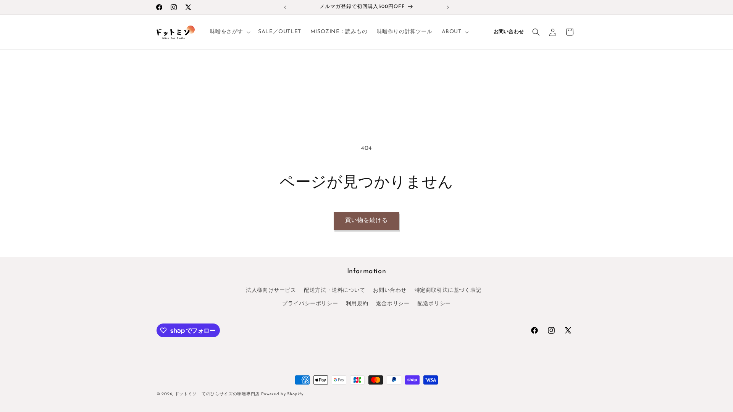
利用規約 (357, 304)
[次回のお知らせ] (447, 7)
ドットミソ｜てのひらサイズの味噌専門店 (218, 394)
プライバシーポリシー (310, 304)
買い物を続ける (366, 221)
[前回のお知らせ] (285, 7)
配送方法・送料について (334, 290)
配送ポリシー (434, 304)
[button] (229, 32)
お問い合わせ (509, 32)
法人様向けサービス (271, 290)
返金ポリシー (393, 304)
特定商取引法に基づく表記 (448, 290)
